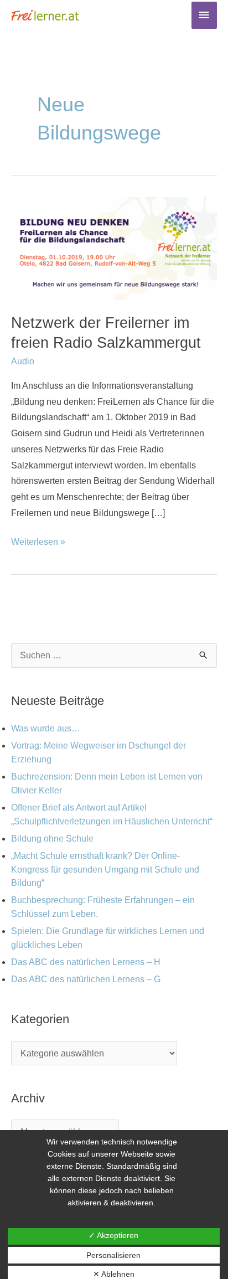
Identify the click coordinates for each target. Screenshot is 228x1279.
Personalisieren (113, 1255)
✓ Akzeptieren (113, 1235)
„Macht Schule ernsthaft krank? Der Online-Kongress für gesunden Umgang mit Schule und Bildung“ (105, 869)
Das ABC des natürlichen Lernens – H (85, 962)
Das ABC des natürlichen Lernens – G (85, 979)
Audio (22, 361)
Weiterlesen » (38, 540)
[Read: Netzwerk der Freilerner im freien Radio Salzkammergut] (114, 247)
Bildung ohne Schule (52, 838)
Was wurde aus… (45, 728)
